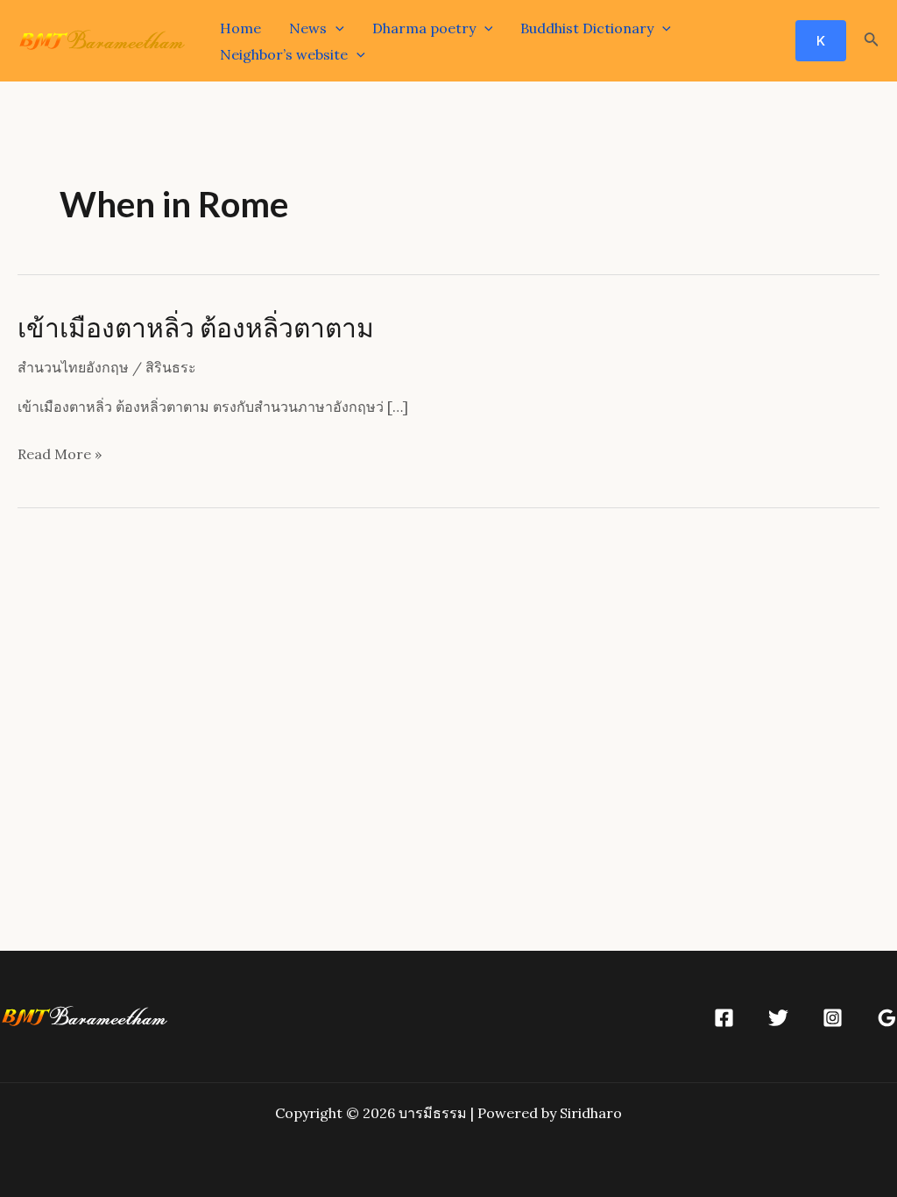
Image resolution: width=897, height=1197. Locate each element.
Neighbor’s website (284, 54)
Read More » (60, 456)
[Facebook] (724, 1018)
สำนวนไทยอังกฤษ (73, 367)
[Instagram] (833, 1018)
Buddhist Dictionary (586, 28)
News (308, 28)
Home (240, 28)
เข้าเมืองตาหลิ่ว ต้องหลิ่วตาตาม (196, 327)
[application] (335, 28)
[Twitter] (778, 1018)
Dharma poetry (424, 28)
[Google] (887, 1018)
